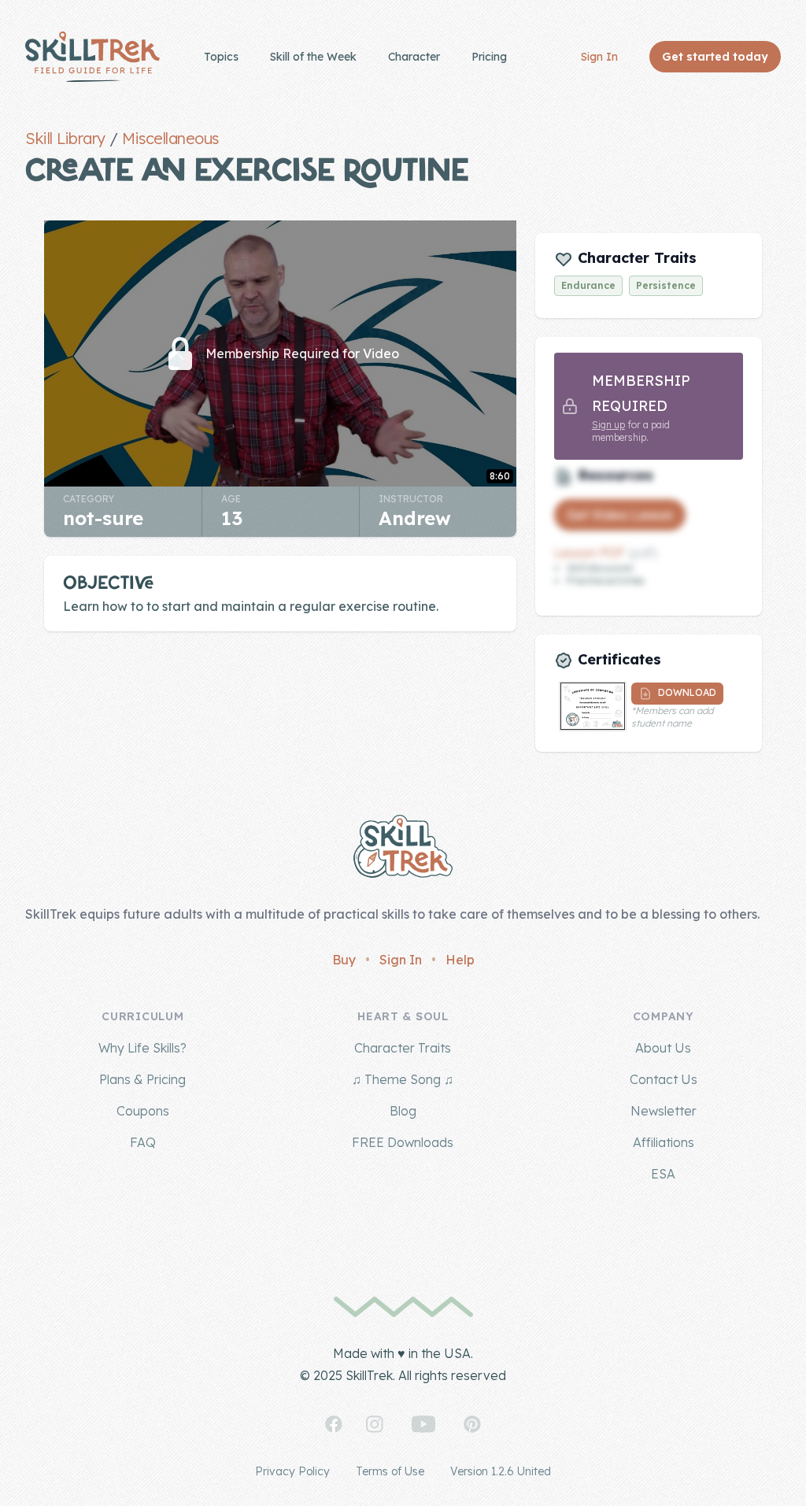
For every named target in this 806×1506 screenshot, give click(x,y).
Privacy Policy (292, 1471)
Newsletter (663, 1111)
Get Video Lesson (620, 515)
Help (460, 960)
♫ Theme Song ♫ (402, 1079)
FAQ (143, 1142)
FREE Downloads (402, 1142)
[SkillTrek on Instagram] (375, 1424)
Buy (344, 960)
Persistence (666, 285)
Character (414, 57)
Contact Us (663, 1079)
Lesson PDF (589, 553)
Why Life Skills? (142, 1048)
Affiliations (663, 1142)
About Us (663, 1048)
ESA (663, 1174)
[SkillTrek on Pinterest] (472, 1424)
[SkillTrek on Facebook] (334, 1424)
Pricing (489, 57)
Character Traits (402, 1048)
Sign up (608, 425)
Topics (221, 57)
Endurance (588, 285)
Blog (403, 1111)
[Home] (92, 56)
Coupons (142, 1111)
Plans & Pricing (142, 1079)
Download (686, 692)
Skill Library (65, 138)
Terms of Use (390, 1471)
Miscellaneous (170, 138)
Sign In (599, 57)
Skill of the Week (313, 57)
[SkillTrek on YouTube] (423, 1424)
